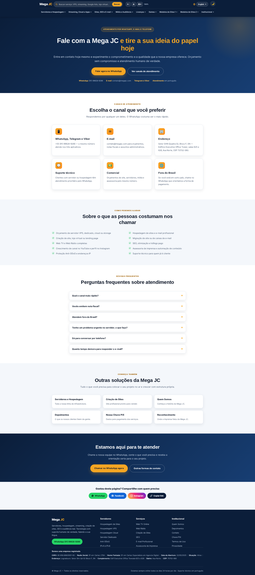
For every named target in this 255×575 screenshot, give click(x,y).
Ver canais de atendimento (146, 71)
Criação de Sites (143, 533)
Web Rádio (141, 528)
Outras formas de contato (147, 468)
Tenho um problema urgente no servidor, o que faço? (100, 327)
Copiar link (158, 496)
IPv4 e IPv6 (105, 546)
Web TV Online (142, 524)
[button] (212, 3)
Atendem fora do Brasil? (84, 317)
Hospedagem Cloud (109, 533)
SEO (138, 537)
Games (152, 12)
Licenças (141, 12)
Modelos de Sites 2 (189, 12)
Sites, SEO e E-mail (103, 12)
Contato (175, 533)
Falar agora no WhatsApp (108, 71)
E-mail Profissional (144, 541)
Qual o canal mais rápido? (85, 295)
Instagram (138, 496)
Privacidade (177, 546)
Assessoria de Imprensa (147, 546)
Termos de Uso (179, 541)
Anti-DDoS (105, 541)
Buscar (117, 4)
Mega (46, 4)
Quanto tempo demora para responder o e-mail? (97, 349)
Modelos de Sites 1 (168, 12)
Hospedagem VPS (108, 528)
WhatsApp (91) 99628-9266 (67, 541)
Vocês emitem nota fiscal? (85, 306)
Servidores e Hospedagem (53, 12)
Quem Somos (178, 524)
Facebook (119, 496)
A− (128, 4)
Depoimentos (178, 528)
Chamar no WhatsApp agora (109, 468)
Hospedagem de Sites (110, 524)
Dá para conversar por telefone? (89, 338)
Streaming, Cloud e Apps (80, 12)
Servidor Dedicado (108, 537)
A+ (139, 4)
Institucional (207, 12)
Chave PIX (176, 537)
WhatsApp (100, 496)
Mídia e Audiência (124, 12)
